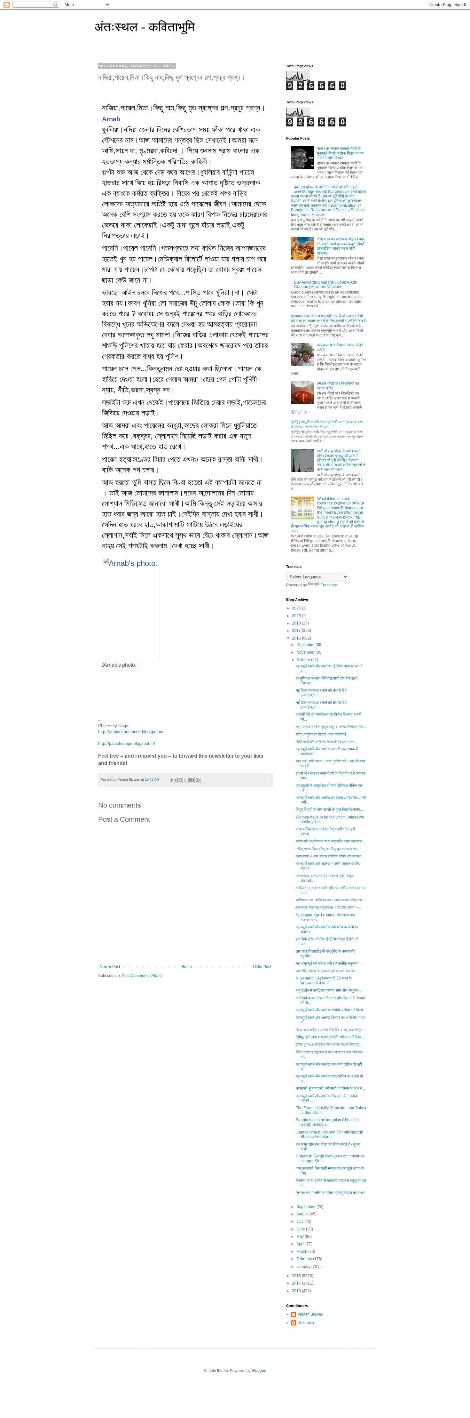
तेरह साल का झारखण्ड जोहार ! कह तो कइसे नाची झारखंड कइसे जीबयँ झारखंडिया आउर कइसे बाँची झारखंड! (340, 246)
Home (186, 966)
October (303, 659)
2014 (297, 1283)
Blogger (258, 1370)
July (300, 1221)
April (300, 1244)
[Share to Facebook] (191, 780)
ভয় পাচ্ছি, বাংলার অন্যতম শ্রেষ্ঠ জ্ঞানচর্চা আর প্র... (326, 971)
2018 (297, 623)
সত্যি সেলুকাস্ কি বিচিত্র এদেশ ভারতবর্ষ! (321, 734)
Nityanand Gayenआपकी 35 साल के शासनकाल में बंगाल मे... (324, 980)
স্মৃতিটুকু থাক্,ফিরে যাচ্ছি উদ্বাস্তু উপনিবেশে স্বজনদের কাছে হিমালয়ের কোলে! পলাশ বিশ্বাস (327, 424)
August (302, 1214)
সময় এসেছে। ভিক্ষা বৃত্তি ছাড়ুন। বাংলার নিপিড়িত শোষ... (331, 726)
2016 (297, 638)
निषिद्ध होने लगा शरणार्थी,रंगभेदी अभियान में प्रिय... (330, 1037)
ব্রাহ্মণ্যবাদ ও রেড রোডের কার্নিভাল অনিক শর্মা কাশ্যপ (328, 856)
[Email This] (173, 780)
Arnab (111, 119)
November (306, 652)
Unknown (305, 1322)
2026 (297, 608)
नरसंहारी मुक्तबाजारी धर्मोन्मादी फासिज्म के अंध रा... (330, 1088)
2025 (297, 616)
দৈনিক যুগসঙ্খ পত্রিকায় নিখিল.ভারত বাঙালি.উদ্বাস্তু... (329, 1044)
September (306, 1206)
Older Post (262, 966)
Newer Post (110, 966)
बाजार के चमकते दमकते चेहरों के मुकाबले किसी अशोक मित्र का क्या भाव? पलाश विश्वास (340, 153)
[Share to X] (185, 780)
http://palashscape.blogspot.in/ (126, 743)
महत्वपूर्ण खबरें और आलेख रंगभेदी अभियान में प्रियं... (331, 1010)
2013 (297, 1291)
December (306, 644)
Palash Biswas (310, 1314)
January (303, 1266)
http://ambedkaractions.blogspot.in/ (130, 731)
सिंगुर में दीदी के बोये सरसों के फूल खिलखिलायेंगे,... (330, 809)
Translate (329, 585)
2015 (297, 1276)
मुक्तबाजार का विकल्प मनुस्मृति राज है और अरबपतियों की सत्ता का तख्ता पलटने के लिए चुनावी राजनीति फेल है (328, 318)
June (301, 1229)
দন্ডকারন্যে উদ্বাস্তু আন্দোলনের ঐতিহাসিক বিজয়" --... (329, 907)
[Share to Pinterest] (197, 780)
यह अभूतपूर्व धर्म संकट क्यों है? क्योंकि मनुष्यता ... (329, 963)
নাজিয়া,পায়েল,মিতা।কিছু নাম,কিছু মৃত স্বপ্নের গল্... (328, 849)
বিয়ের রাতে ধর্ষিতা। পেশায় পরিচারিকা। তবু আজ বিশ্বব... (330, 1029)
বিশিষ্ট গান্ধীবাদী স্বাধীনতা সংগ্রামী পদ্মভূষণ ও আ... (326, 741)
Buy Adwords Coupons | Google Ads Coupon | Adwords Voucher (325, 284)
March (302, 1251)
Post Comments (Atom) (142, 975)
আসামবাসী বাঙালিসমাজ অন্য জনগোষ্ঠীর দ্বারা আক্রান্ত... (330, 841)
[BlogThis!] (179, 780)
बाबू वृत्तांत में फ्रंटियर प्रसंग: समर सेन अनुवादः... (329, 990)
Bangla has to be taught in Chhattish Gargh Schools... (327, 1122)
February (304, 1259)
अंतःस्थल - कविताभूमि (144, 27)
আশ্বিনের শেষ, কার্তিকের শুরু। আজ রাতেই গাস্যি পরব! (330, 900)
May (300, 1236)
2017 (297, 630)
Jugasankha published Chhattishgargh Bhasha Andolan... (329, 1134)
